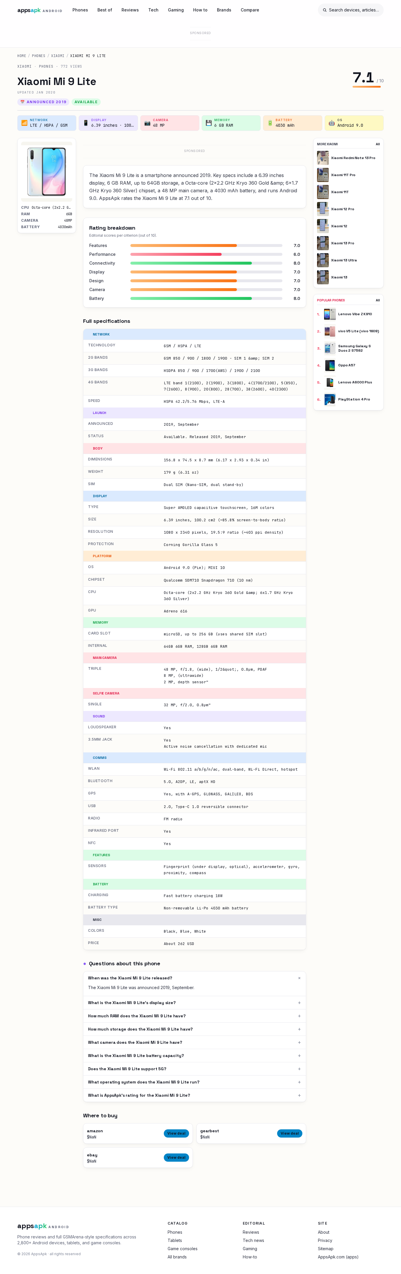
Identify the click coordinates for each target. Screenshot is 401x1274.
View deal (176, 1133)
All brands (177, 1256)
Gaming (176, 9)
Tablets (175, 1240)
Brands (224, 9)
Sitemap (325, 1248)
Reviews (130, 9)
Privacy (325, 1240)
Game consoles (183, 1248)
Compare (250, 9)
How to (200, 9)
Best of (104, 9)
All (378, 144)
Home (21, 56)
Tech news (253, 1240)
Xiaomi (58, 56)
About (323, 1232)
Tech (153, 9)
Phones (80, 9)
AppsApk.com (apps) (338, 1256)
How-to (250, 1256)
